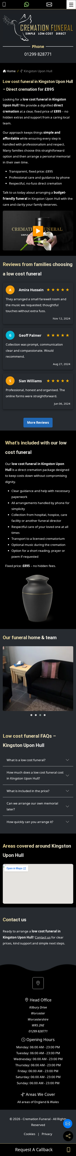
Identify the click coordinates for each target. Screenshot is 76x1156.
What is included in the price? (28, 791)
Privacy (47, 1134)
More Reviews (38, 422)
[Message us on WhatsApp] (26, 4)
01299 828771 (38, 54)
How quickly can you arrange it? (30, 822)
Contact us (43, 937)
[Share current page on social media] (68, 1136)
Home (11, 71)
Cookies (29, 1134)
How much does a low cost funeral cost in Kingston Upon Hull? (35, 775)
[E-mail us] (49, 4)
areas (26, 1102)
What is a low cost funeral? (26, 760)
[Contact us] (67, 1123)
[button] (31, 715)
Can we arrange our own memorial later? (32, 806)
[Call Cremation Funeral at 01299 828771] (3, 4)
